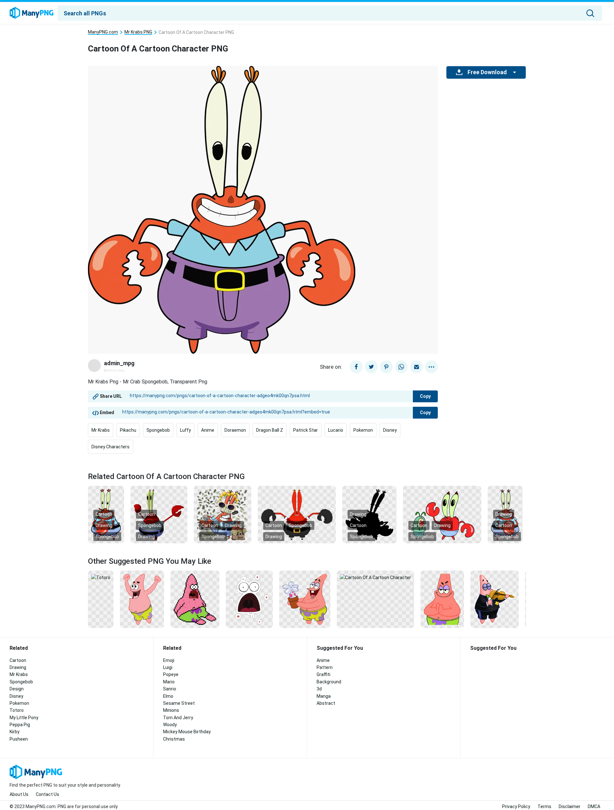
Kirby (15, 731)
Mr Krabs (100, 430)
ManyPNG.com (103, 32)
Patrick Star (305, 430)
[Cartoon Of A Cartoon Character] (375, 577)
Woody (170, 724)
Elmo (168, 696)
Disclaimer (569, 806)
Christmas (174, 739)
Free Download (487, 72)
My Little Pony (24, 717)
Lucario (335, 430)
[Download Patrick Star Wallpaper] (249, 599)
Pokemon (363, 430)
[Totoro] (100, 577)
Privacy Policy (516, 806)
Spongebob (158, 430)
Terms (544, 806)
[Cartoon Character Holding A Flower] (304, 599)
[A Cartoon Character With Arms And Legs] (297, 514)
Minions (171, 710)
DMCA (594, 806)
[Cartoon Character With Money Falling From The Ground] (222, 514)
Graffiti (323, 674)
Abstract (326, 703)
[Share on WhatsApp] (401, 366)
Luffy (185, 430)
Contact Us (47, 794)
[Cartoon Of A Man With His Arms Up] (142, 599)
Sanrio (169, 688)
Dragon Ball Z (269, 430)
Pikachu (128, 430)
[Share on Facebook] (356, 366)
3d (319, 688)
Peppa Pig (20, 724)
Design (17, 688)
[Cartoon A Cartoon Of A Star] (442, 599)
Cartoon (104, 514)
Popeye (170, 674)
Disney (390, 430)
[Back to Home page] (31, 13)
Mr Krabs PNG (138, 32)
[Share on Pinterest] (386, 366)
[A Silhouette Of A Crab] (369, 514)
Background (329, 681)
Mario (169, 681)
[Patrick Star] (195, 599)
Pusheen (19, 739)
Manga (324, 696)
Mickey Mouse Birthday (187, 731)
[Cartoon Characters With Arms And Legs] (442, 514)
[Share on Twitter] (371, 366)
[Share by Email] (416, 366)
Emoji (168, 660)
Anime (207, 430)
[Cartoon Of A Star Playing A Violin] (495, 599)
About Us (19, 794)
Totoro (17, 710)
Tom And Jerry (178, 717)
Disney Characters (110, 446)
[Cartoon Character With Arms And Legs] (159, 514)
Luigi (167, 667)
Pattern (325, 667)
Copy (425, 396)
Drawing (104, 525)
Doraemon (235, 430)
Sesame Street (179, 703)
